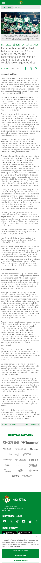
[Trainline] (20, 449)
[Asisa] (33, 459)
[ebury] (7, 465)
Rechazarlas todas (20, 555)
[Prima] (27, 454)
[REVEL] (7, 449)
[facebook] (36, 521)
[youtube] (4, 521)
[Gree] (11, 442)
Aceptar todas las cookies (20, 551)
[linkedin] (23, 521)
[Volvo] (20, 465)
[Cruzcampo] (7, 459)
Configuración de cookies (20, 560)
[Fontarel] (20, 470)
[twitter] (11, 521)
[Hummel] (30, 442)
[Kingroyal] (14, 454)
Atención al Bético (6, 510)
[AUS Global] (33, 449)
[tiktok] (17, 521)
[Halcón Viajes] (7, 470)
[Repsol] (33, 470)
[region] (20, 548)
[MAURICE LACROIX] (27, 476)
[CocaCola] (33, 465)
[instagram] (30, 521)
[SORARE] (14, 476)
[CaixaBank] (20, 459)
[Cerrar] (36, 536)
